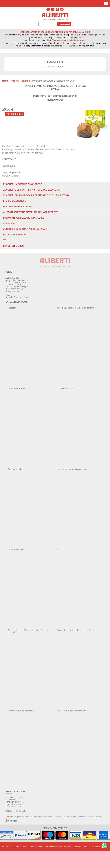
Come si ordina (12, 800)
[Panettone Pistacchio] (92, 123)
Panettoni (25, 81)
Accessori (9, 223)
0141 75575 (102, 43)
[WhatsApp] (57, 11)
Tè (4, 240)
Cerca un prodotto (14, 797)
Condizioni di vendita (15, 802)
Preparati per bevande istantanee (23, 218)
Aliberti (10, 272)
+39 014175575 (20, 282)
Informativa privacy (14, 804)
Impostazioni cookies (91, 847)
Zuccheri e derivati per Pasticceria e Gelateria (31, 190)
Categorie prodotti (17, 302)
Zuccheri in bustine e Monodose (22, 184)
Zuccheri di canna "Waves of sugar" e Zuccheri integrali (37, 195)
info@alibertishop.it (34, 46)
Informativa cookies (14, 806)
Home (5, 81)
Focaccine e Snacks (15, 234)
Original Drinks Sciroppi (18, 206)
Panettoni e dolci (10, 175)
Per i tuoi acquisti (16, 791)
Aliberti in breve (16, 810)
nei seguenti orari (86, 46)
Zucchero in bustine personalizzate (25, 229)
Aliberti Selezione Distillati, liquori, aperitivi (30, 212)
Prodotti (15, 81)
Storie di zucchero (14, 201)
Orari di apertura (13, 291)
